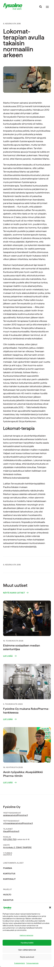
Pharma (7, 868)
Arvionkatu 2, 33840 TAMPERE (17, 847)
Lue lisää (8, 656)
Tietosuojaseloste (32, 963)
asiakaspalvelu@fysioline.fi (15, 815)
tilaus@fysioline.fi (11, 831)
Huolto (7, 894)
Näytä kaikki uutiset (14, 593)
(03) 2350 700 (9, 839)
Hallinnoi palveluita (26, 935)
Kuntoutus (9, 873)
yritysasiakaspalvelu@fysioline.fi (18, 823)
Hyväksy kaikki (27, 943)
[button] (50, 907)
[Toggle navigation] (47, 7)
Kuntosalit (9, 879)
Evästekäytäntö (19, 963)
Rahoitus (8, 900)
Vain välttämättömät (27, 950)
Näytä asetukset (27, 957)
